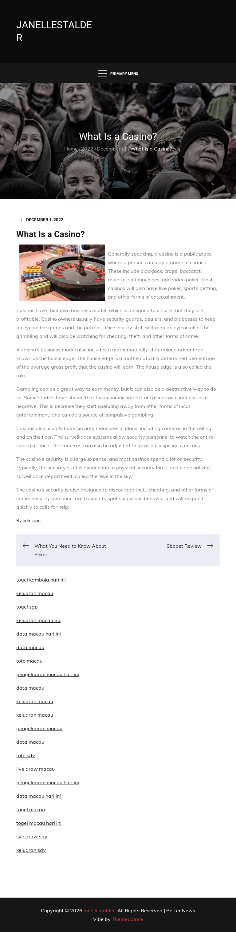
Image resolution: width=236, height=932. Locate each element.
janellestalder (99, 910)
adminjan (32, 520)
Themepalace (127, 919)
